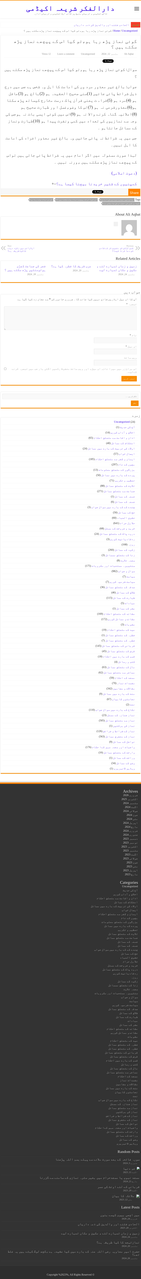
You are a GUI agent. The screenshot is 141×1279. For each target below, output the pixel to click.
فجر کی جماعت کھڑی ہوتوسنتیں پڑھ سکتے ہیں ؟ (25, 268)
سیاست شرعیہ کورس (122, 581)
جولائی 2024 (130, 810)
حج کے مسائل (126, 512)
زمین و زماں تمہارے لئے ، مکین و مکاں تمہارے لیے (117, 268)
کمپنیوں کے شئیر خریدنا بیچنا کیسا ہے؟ (96, 184)
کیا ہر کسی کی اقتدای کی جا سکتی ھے (121, 203)
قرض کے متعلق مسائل (121, 651)
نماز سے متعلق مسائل (120, 720)
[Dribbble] (73, 1271)
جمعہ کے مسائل (125, 496)
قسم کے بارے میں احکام (119, 656)
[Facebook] (83, 1271)
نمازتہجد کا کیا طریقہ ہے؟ (118, 1242)
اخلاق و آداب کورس (123, 432)
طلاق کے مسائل (125, 592)
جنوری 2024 (130, 834)
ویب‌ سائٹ (130, 357)
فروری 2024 (130, 830)
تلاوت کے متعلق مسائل (120, 485)
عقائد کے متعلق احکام (119, 613)
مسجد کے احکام (125, 677)
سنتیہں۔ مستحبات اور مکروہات (113, 565)
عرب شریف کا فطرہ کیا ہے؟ (71, 266)
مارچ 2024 (131, 826)
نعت (132, 704)
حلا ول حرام (127, 523)
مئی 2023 (132, 866)
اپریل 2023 (130, 870)
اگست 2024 (131, 807)
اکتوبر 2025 (129, 799)
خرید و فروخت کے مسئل (120, 528)
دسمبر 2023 (130, 838)
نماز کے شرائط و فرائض (119, 731)
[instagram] (63, 1271)
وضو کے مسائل (125, 763)
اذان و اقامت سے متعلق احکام (114, 437)
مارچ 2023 (131, 874)
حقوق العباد (126, 517)
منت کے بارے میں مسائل (119, 693)
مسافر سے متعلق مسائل (119, 672)
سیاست (130, 576)
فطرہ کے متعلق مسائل (120, 635)
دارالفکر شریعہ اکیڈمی (70, 8)
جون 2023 (132, 862)
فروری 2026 (130, 795)
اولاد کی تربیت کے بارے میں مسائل (111, 448)
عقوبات (130, 624)
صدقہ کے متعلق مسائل (120, 587)
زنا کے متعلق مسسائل (120, 555)
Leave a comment (65, 54)
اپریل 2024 (130, 822)
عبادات (130, 603)
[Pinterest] (76, 1271)
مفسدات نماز (126, 683)
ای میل (131, 346)
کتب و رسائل (126, 661)
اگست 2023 (131, 854)
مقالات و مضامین (124, 688)
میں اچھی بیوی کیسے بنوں (120, 1215)
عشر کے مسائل (125, 608)
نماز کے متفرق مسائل (120, 736)
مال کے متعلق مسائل (121, 667)
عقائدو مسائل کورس (121, 619)
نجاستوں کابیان (123, 699)
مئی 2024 (132, 818)
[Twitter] (79, 1271)
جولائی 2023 (130, 858)
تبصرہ (131, 304)
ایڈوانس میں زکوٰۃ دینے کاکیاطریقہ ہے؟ (21, 248)
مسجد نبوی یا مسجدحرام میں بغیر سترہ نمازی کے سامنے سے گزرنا (89, 1177)
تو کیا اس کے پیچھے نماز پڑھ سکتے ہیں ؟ (76, 200)
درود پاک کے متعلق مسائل (117, 533)
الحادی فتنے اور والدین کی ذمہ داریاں (101, 24)
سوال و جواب (126, 571)
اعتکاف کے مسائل (123, 443)
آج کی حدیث (127, 427)
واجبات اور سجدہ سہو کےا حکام (113, 747)
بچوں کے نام (126, 464)
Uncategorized (130, 30)
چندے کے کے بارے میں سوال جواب (113, 507)
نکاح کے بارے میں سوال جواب (115, 709)
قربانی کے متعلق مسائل (118, 645)
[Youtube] (70, 1271)
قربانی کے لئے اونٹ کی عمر (118, 1187)
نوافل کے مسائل (124, 741)
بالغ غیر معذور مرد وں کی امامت (117, 200)
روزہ (131, 544)
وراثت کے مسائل (124, 757)
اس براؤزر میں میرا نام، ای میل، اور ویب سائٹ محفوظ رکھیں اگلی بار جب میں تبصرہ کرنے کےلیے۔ (74, 370)
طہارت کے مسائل (124, 597)
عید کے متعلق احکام (121, 629)
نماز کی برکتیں (124, 725)
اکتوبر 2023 (129, 846)
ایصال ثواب (127, 453)
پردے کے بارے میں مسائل (118, 475)
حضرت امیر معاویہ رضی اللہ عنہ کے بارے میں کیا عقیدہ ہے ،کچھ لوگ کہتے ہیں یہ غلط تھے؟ (74, 1253)
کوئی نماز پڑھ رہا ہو (41, 200)
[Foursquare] (66, 1271)
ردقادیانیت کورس (122, 539)
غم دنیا (129, 1168)
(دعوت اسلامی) (124, 173)
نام (133, 335)
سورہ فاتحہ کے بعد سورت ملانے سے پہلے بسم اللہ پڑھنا (97, 1159)
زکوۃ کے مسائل (125, 549)
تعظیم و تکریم (125, 480)
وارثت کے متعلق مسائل (119, 752)
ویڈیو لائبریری (124, 768)
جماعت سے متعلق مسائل (119, 491)
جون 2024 (132, 814)
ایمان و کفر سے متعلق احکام (115, 459)
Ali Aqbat (129, 54)
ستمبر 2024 (130, 803)
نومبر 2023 (130, 842)
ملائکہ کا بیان (123, 1196)
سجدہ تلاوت (128, 560)
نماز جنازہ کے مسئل (121, 715)
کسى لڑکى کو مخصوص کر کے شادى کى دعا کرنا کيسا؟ (116, 248)
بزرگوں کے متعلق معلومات (117, 469)
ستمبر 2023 (130, 850)
